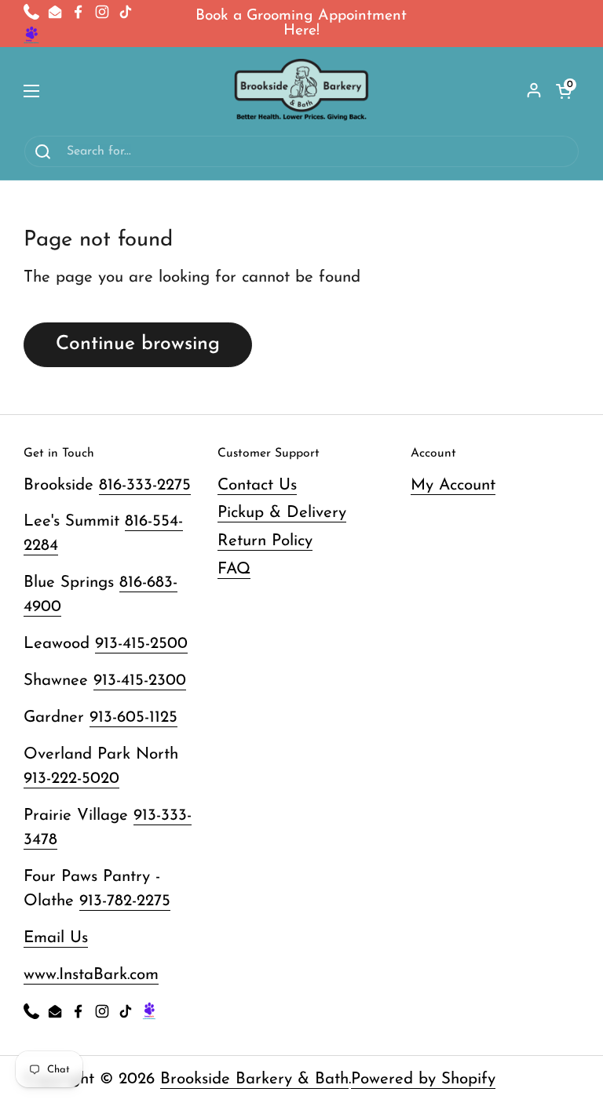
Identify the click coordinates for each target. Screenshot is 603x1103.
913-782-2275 (124, 901)
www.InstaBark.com (91, 975)
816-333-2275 (145, 485)
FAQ (233, 569)
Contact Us (257, 485)
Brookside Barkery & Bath (254, 1079)
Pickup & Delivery (281, 513)
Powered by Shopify (423, 1079)
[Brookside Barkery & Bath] (302, 91)
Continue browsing (138, 344)
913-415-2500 (141, 644)
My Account (453, 485)
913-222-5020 (71, 779)
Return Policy (264, 541)
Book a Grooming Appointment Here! (301, 23)
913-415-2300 (139, 681)
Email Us (56, 938)
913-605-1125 (133, 718)
